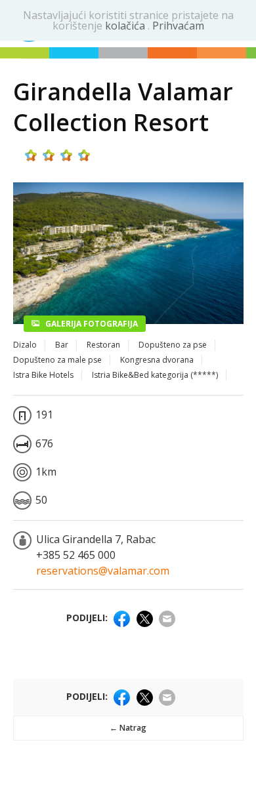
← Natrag (128, 727)
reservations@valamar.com (102, 570)
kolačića (126, 25)
